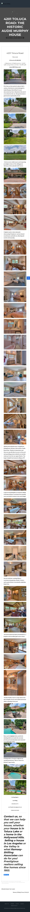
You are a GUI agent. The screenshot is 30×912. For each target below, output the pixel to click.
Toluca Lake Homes (5, 882)
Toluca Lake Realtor (5, 883)
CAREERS (12, 903)
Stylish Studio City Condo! (8, 889)
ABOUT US (7, 903)
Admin (9, 37)
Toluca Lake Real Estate (20, 882)
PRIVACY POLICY (14, 905)
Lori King (15, 800)
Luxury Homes (11, 881)
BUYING (17, 903)
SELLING (22, 903)
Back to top (23, 908)
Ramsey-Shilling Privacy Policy (20, 892)
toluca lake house (12, 882)
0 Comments (20, 37)
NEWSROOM (13, 37)
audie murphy (5, 881)
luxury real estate (17, 881)
